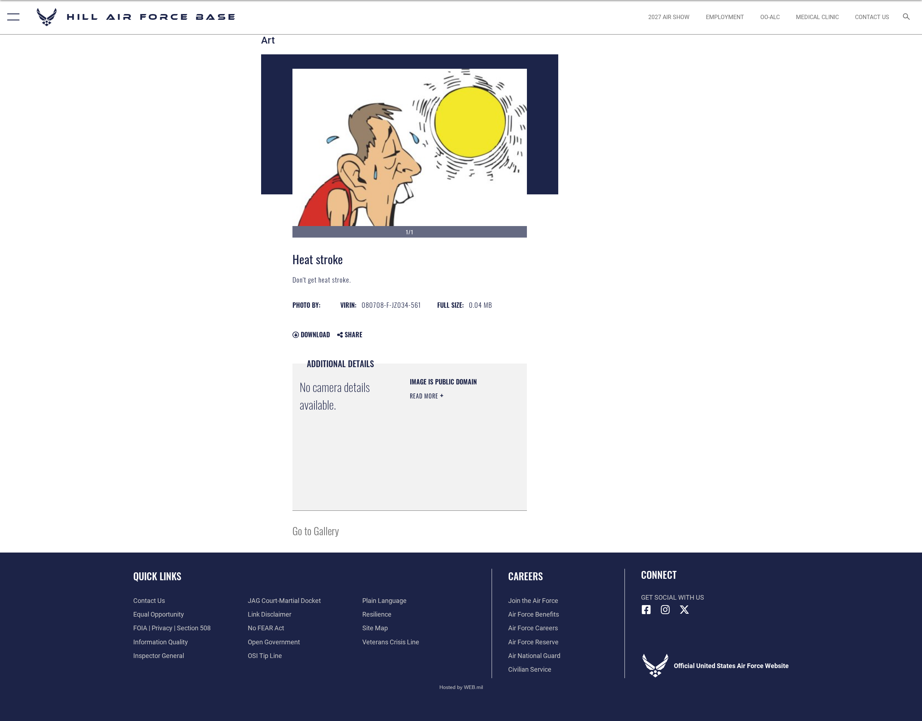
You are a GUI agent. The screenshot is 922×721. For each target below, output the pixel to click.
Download (314, 334)
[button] (11, 17)
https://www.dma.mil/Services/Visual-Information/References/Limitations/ (453, 487)
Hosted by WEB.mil (461, 687)
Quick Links (157, 576)
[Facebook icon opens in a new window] (646, 609)
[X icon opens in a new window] (684, 609)
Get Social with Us (672, 597)
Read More (425, 396)
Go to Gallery (315, 530)
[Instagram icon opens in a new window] (665, 609)
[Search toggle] (906, 17)
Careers (525, 576)
